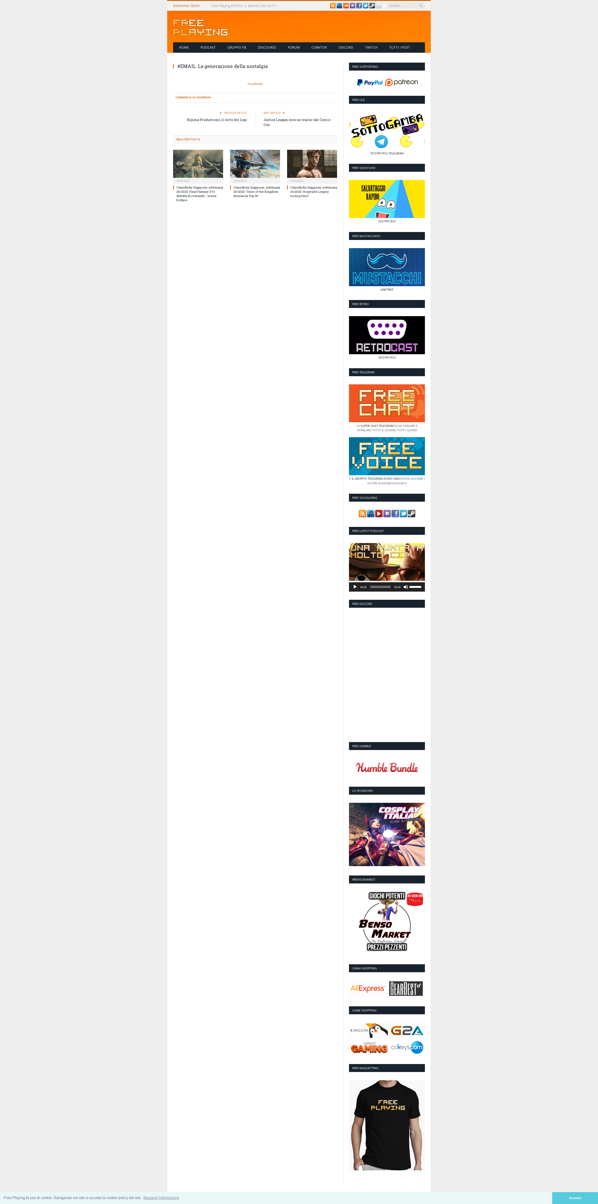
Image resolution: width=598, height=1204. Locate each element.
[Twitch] (352, 7)
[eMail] (378, 7)
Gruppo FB (237, 47)
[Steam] (372, 7)
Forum (294, 47)
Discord (345, 47)
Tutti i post (399, 47)
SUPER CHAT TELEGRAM (377, 426)
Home (184, 47)
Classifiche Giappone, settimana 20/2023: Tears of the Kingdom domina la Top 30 (256, 191)
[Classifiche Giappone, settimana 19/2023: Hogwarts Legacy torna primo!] (312, 165)
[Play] (355, 587)
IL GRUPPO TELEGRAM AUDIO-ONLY (376, 478)
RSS (385, 153)
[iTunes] (339, 7)
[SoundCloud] (346, 7)
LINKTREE (387, 289)
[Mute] (405, 587)
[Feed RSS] (333, 7)
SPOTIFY (376, 153)
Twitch (371, 47)
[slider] (416, 586)
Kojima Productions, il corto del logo (217, 119)
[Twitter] (365, 7)
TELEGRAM (396, 153)
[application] (387, 587)
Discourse (267, 47)
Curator (319, 47)
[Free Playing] (200, 26)
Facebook (255, 84)
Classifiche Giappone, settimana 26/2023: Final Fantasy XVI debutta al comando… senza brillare (199, 193)
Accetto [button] (575, 1198)
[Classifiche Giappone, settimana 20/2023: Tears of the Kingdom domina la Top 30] (255, 165)
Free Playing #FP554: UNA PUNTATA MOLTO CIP (249, 6)
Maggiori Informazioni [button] (161, 1198)
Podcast (208, 47)
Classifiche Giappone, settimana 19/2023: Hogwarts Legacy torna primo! (313, 191)
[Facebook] (359, 7)
